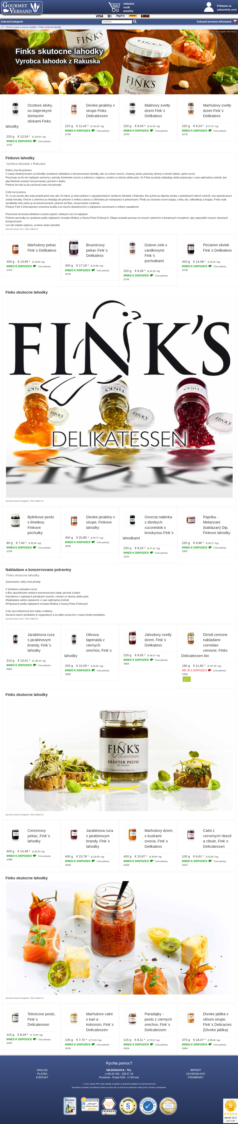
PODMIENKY (196, 1077)
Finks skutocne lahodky (50, 27)
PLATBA (42, 1073)
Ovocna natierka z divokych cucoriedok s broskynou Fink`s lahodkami (148, 527)
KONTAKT (42, 1077)
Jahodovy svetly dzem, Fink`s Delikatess (158, 640)
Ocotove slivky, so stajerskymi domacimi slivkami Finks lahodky (29, 115)
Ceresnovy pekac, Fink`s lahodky (39, 835)
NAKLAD (42, 1070)
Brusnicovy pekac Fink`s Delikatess (97, 250)
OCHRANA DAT (195, 1073)
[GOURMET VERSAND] (22, 15)
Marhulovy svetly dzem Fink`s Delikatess (217, 110)
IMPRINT (195, 1070)
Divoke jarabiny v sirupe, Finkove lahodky (100, 522)
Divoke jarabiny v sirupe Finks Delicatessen (100, 110)
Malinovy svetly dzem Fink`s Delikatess (157, 110)
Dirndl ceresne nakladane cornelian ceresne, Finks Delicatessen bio (204, 645)
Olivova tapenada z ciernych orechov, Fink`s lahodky (88, 645)
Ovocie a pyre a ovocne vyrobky (21, 27)
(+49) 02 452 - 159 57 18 (119, 1073)
